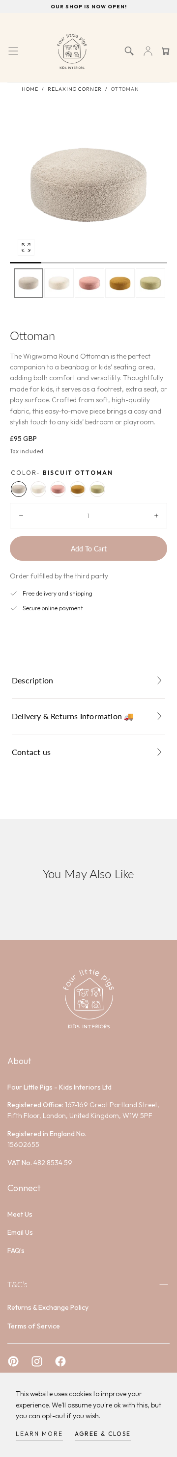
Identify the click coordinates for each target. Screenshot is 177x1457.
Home (30, 89)
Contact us (31, 751)
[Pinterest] (13, 1361)
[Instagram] (37, 1361)
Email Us (20, 1232)
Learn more (39, 1433)
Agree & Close (103, 1433)
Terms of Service (33, 1326)
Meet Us (19, 1214)
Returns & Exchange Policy (47, 1307)
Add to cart (89, 549)
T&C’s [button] (17, 1284)
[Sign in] (148, 51)
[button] (13, 51)
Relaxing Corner (75, 89)
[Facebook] (60, 1361)
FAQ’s (16, 1250)
